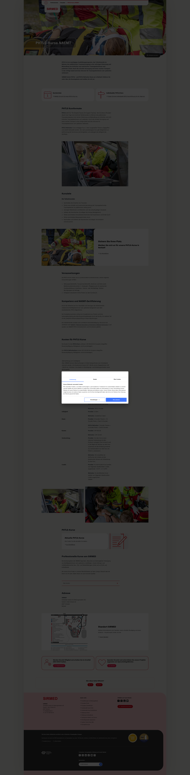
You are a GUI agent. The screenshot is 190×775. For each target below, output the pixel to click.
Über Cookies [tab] (117, 379)
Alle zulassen (116, 399)
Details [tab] (95, 379)
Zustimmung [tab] (72, 379)
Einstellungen (94, 399)
